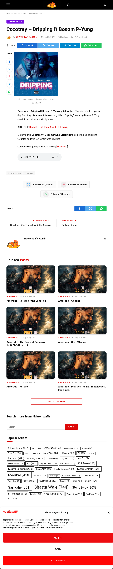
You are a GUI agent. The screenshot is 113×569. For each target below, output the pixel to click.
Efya (91, 453)
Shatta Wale (51, 487)
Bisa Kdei (87, 448)
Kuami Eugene (20, 469)
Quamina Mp (48, 481)
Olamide (54, 476)
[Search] (105, 4)
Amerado (52, 448)
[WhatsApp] (9, 92)
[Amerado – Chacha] (82, 279)
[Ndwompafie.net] (52, 5)
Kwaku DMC (43, 469)
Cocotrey (29, 173)
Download (62, 146)
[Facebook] (9, 62)
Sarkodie (19, 487)
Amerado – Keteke (17, 386)
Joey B (83, 458)
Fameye (16, 458)
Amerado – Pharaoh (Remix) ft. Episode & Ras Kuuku (82, 388)
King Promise (48, 463)
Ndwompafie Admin (26, 37)
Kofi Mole (86, 463)
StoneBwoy (84, 487)
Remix (77, 481)
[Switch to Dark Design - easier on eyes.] (68, 5)
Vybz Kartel (53, 493)
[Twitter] (9, 69)
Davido (68, 453)
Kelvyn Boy (15, 463)
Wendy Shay (74, 494)
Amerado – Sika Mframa (72, 342)
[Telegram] (9, 84)
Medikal (19, 475)
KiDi (31, 463)
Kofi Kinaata (67, 463)
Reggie (64, 481)
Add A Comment (56, 401)
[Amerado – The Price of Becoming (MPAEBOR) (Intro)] (30, 320)
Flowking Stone (36, 458)
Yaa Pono (92, 494)
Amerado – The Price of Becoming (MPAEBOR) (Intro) (26, 344)
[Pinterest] (9, 77)
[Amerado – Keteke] (30, 365)
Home (8, 13)
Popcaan (29, 481)
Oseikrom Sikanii (71, 476)
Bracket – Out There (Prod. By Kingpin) (48, 127)
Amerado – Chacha (69, 300)
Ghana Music (15, 21)
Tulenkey (35, 494)
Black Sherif (14, 453)
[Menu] (8, 4)
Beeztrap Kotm (71, 448)
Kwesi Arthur (88, 469)
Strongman (17, 493)
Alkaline (36, 448)
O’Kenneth (90, 475)
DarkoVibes (51, 453)
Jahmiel (53, 458)
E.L (81, 453)
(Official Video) (18, 448)
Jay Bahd (67, 458)
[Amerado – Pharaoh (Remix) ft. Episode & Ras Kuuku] (82, 365)
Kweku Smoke (64, 469)
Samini (91, 481)
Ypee (12, 499)
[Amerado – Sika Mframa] (82, 320)
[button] (108, 512)
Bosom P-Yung (14, 173)
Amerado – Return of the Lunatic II (26, 300)
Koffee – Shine (69, 225)
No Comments (66, 37)
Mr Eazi (40, 475)
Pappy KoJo (13, 481)
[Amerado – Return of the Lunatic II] (30, 279)
